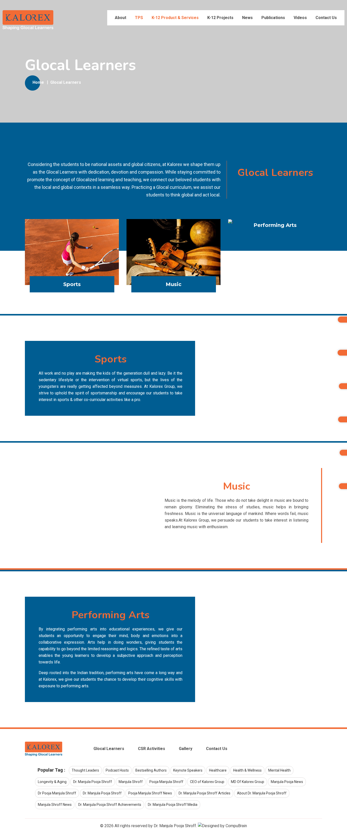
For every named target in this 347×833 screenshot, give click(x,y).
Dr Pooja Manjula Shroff (57, 793)
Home (38, 82)
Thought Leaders (85, 770)
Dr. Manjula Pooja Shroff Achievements (109, 805)
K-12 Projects (220, 17)
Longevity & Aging (52, 782)
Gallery (185, 748)
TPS (139, 17)
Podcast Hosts (117, 770)
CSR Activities (151, 748)
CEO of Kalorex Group (207, 782)
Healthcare (218, 770)
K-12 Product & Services (175, 17)
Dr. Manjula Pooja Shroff (92, 782)
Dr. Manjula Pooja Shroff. (175, 825)
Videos (300, 17)
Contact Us (326, 17)
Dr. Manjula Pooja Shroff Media (172, 805)
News (247, 17)
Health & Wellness (247, 770)
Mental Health (279, 770)
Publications (273, 17)
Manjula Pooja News (287, 782)
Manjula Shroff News (55, 805)
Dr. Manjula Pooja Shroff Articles (204, 793)
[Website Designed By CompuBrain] (222, 825)
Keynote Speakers (187, 770)
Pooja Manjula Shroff (166, 782)
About (120, 17)
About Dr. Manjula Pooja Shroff (262, 793)
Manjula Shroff (131, 782)
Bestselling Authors (151, 770)
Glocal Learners (65, 82)
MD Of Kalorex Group (247, 782)
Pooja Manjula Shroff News (150, 793)
